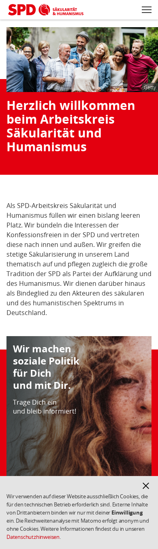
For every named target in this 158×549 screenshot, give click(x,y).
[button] (146, 486)
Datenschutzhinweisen (33, 536)
